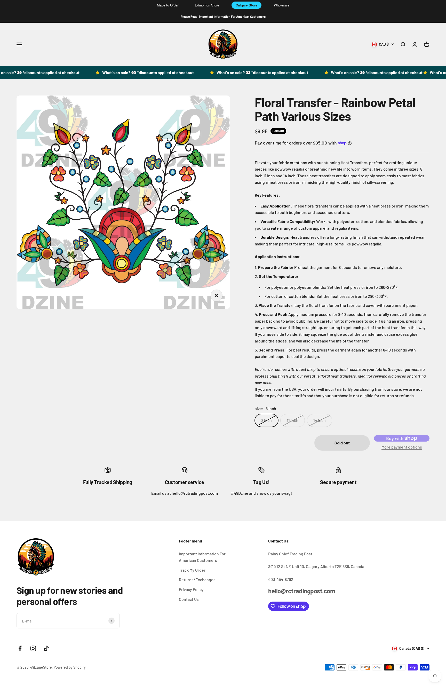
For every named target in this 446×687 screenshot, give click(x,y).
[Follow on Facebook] (20, 648)
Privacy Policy (191, 589)
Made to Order (167, 5)
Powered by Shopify (70, 667)
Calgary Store (246, 5)
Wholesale (281, 5)
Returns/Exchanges (197, 579)
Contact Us (189, 599)
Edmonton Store (207, 5)
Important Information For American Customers (202, 557)
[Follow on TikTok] (46, 648)
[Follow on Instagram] (33, 648)
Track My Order (192, 570)
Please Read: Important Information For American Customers (223, 16)
